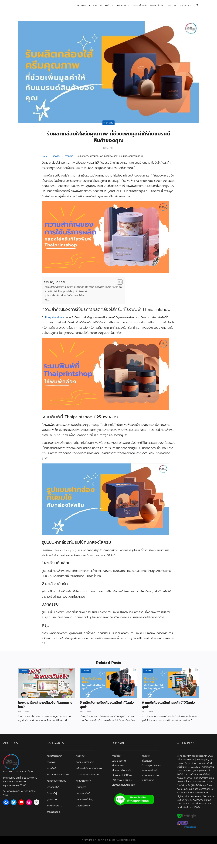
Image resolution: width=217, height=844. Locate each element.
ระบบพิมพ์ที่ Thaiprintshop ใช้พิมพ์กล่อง (67, 291)
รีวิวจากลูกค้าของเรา (151, 765)
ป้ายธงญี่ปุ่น (52, 793)
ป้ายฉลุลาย (81, 787)
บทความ (171, 5)
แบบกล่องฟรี (140, 5)
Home (45, 156)
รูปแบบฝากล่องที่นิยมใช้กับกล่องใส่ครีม (65, 295)
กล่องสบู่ (80, 756)
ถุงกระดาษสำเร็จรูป (85, 799)
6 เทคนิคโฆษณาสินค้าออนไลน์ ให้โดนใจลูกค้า (168, 704)
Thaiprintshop (54, 317)
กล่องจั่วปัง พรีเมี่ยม (56, 780)
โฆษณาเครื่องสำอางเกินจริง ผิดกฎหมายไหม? (45, 704)
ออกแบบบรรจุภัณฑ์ (85, 762)
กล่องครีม (51, 762)
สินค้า (108, 5)
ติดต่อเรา (184, 5)
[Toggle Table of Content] (118, 282)
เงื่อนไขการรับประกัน (121, 770)
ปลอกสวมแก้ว (83, 805)
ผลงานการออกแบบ (151, 775)
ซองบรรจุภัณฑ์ (83, 793)
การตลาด (108, 123)
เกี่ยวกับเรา (147, 760)
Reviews (122, 5)
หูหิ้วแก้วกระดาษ (54, 805)
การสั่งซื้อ (155, 5)
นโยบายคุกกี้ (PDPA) (122, 775)
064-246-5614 (15, 791)
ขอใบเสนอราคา (119, 760)
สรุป (47, 300)
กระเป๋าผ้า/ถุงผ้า (83, 780)
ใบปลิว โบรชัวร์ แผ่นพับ (58, 774)
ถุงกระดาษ (52, 799)
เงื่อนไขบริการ (118, 765)
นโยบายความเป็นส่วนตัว (123, 784)
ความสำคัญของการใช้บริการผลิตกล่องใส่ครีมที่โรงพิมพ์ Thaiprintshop (83, 287)
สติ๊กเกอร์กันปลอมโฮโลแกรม (89, 768)
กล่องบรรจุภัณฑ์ (54, 756)
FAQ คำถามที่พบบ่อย (122, 780)
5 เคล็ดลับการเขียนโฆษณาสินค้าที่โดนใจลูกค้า (107, 704)
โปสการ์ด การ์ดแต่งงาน (87, 774)
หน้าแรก (81, 5)
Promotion (95, 5)
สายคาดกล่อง (53, 811)
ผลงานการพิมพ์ (149, 770)
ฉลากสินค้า (52, 768)
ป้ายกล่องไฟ (53, 787)
